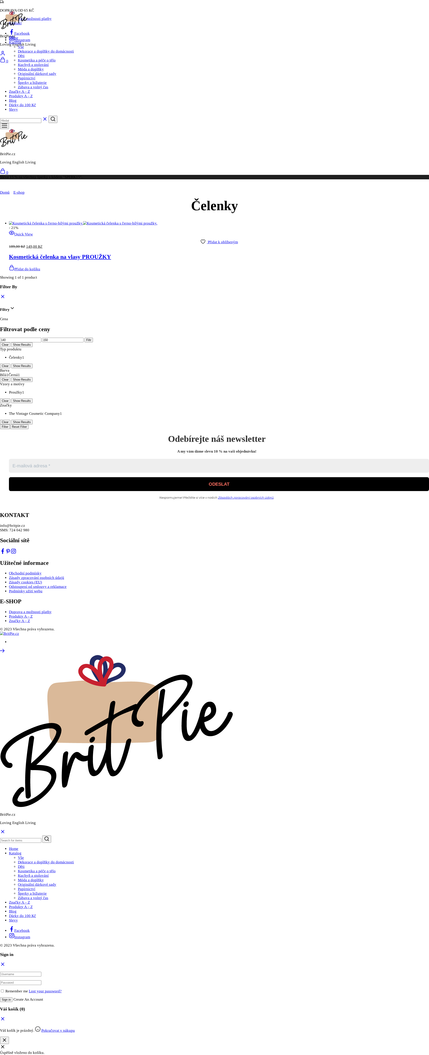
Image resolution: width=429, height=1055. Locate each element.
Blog (13, 100)
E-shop (19, 192)
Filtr (88, 340)
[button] (24, 269)
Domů (5, 192)
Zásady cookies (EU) (25, 582)
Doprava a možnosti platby (30, 19)
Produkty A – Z (21, 96)
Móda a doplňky (31, 69)
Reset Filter (19, 426)
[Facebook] (2, 553)
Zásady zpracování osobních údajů (36, 578)
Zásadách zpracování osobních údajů (246, 497)
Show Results (22, 344)
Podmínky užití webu (25, 591)
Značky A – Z (19, 91)
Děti (21, 56)
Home (13, 38)
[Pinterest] (8, 553)
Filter (5, 426)
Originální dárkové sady (37, 74)
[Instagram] (13, 553)
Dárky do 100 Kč (22, 105)
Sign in (6, 999)
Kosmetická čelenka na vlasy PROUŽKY (60, 257)
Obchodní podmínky (25, 573)
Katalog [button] (15, 42)
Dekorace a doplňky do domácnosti (46, 51)
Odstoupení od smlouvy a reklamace (38, 587)
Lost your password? (45, 991)
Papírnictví (26, 78)
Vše (21, 47)
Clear (5, 344)
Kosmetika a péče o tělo (37, 60)
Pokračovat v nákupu (58, 1030)
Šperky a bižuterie (32, 83)
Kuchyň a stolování (33, 65)
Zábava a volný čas (33, 87)
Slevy (13, 109)
